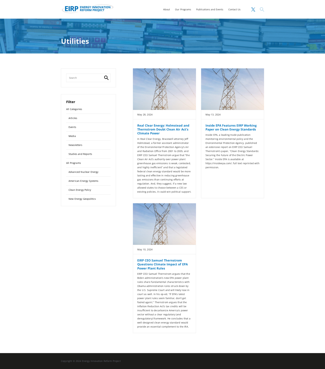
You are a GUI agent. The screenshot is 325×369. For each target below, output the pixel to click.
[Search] (106, 78)
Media (72, 136)
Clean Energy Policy (80, 189)
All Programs (73, 163)
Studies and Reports (80, 154)
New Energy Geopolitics (82, 198)
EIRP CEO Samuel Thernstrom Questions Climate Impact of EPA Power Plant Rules (162, 264)
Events (72, 127)
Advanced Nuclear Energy (84, 171)
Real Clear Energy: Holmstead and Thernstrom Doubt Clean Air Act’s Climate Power (163, 129)
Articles (73, 118)
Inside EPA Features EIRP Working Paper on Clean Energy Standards (231, 127)
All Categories (74, 109)
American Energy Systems (84, 180)
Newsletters (75, 145)
